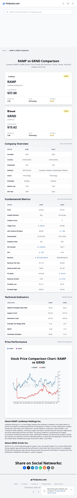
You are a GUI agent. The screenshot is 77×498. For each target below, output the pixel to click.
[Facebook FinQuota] (33, 492)
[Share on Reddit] (44, 467)
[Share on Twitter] (28, 467)
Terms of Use (51, 493)
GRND (11, 116)
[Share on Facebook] (24, 467)
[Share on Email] (52, 467)
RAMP (11, 82)
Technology (33, 101)
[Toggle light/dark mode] (63, 3)
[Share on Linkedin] (32, 467)
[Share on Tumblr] (48, 467)
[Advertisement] (38, 32)
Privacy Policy (59, 491)
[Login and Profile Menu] (68, 3)
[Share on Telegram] (36, 467)
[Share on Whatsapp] (40, 467)
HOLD (52, 101)
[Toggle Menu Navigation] (73, 3)
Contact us (34, 484)
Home (4, 50)
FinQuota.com (40, 479)
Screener (24, 484)
